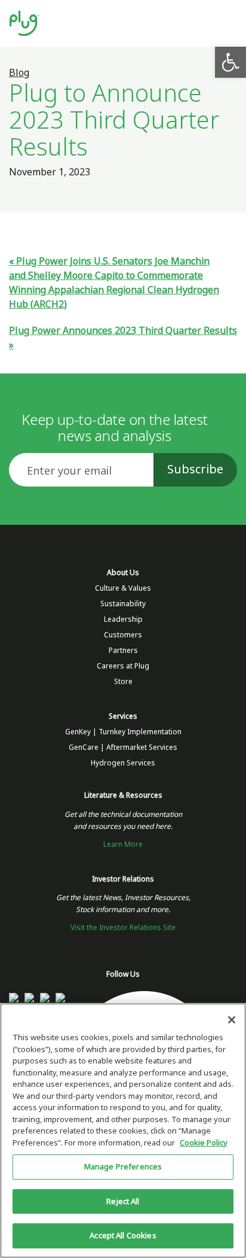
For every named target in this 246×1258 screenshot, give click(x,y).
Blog (19, 73)
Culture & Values (123, 588)
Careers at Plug (123, 666)
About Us (123, 572)
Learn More (123, 844)
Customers (123, 635)
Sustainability (123, 603)
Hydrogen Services (123, 763)
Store (123, 681)
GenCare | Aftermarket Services (123, 747)
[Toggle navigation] (226, 23)
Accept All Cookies (123, 1235)
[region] (123, 1130)
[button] (230, 62)
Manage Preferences (123, 1166)
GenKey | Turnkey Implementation (123, 732)
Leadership (123, 619)
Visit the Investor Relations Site (123, 927)
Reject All (122, 1201)
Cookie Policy (203, 1142)
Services (123, 716)
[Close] (232, 1020)
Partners (123, 650)
